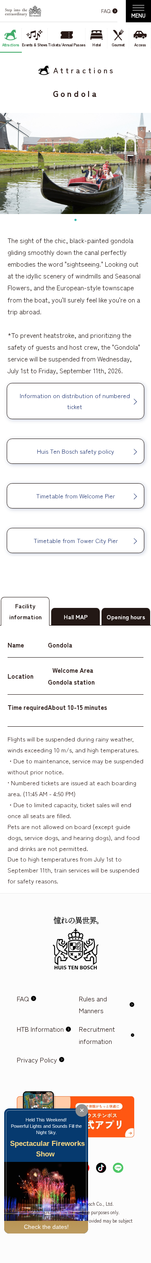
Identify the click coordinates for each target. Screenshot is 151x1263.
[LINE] (118, 1169)
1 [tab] (75, 220)
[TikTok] (101, 1169)
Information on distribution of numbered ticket (76, 401)
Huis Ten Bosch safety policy (75, 451)
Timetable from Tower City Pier (76, 540)
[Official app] (75, 1098)
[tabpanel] (75, 163)
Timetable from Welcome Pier (75, 495)
